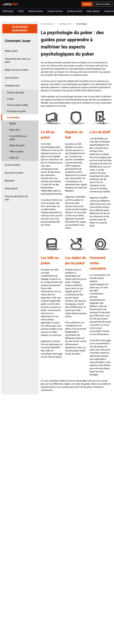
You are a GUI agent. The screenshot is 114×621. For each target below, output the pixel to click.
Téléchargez (7, 11)
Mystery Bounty (35, 11)
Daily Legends (93, 11)
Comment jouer (47, 24)
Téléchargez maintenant (20, 28)
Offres (21, 11)
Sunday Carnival (55, 11)
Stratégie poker (65, 24)
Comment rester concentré (98, 263)
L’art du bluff (100, 132)
